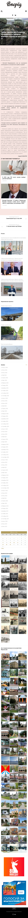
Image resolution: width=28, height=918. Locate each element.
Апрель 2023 (5, 470)
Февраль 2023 (5, 475)
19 (10, 542)
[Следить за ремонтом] (12, 333)
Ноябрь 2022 (5, 482)
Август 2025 (5, 398)
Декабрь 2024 (5, 418)
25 (6, 544)
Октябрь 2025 (5, 393)
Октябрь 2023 (5, 454)
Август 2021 (5, 521)
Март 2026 (4, 380)
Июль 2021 (4, 523)
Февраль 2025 (5, 413)
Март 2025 (4, 411)
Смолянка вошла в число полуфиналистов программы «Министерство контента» (13, 238)
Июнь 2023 (4, 464)
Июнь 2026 (4, 372)
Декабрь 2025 (5, 388)
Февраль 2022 (5, 506)
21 (17, 542)
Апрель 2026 (5, 377)
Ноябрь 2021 (5, 513)
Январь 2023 (5, 477)
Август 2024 (5, 429)
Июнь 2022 (4, 495)
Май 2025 (4, 405)
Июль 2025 (4, 400)
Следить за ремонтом (6, 325)
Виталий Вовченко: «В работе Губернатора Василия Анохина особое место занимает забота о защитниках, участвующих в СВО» (14, 202)
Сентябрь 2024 (5, 426)
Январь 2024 (5, 447)
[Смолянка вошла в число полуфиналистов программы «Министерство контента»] (12, 248)
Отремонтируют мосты (6, 305)
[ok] (12, 15)
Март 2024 (4, 441)
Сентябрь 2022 (5, 488)
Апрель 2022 (5, 500)
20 (14, 542)
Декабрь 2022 (5, 480)
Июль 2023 (4, 462)
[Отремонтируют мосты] (12, 314)
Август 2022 (5, 490)
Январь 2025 (5, 416)
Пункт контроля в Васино (7, 344)
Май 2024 (4, 436)
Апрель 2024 (5, 439)
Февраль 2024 (5, 444)
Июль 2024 (4, 431)
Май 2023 (4, 467)
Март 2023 (4, 472)
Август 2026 (5, 367)
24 (2, 544)
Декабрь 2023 (5, 449)
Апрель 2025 (5, 408)
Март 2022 (4, 503)
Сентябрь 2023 (5, 457)
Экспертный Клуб (5, 29)
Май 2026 (4, 375)
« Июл (2, 548)
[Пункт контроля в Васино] (12, 352)
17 (2, 542)
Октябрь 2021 (5, 516)
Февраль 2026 (5, 382)
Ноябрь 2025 (5, 390)
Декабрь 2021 (5, 511)
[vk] (15, 15)
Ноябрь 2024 (5, 421)
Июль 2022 (4, 493)
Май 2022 (4, 498)
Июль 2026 (4, 370)
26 (10, 544)
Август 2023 (5, 459)
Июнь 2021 (4, 526)
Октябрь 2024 (5, 423)
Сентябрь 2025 (5, 395)
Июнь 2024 (4, 434)
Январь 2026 (5, 385)
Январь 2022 (5, 508)
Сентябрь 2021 (5, 518)
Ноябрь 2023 (5, 452)
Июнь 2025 (4, 403)
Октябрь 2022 (5, 485)
